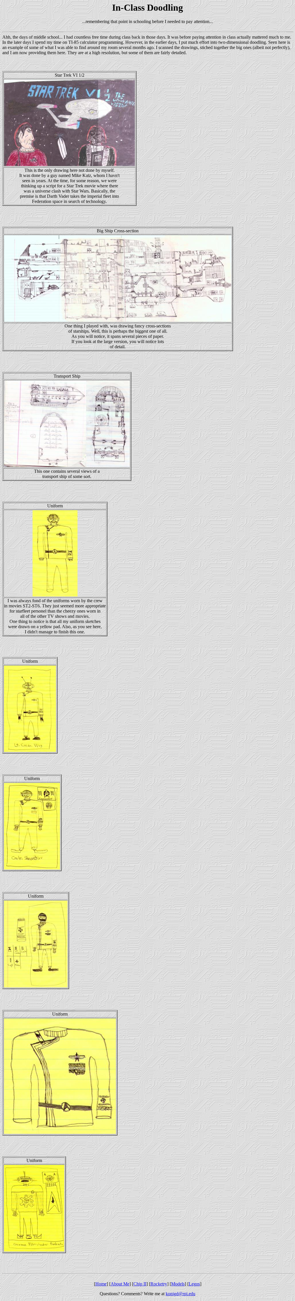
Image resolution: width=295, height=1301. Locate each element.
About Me (120, 1283)
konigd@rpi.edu (180, 1293)
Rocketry (158, 1283)
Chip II (139, 1283)
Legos (194, 1283)
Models (178, 1283)
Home (101, 1283)
